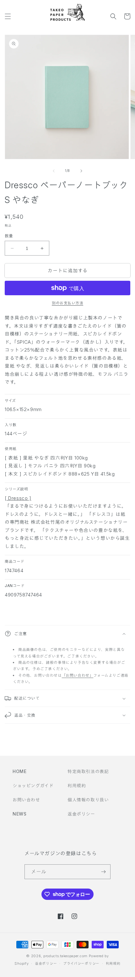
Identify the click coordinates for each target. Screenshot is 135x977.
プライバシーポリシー (81, 963)
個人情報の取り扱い (88, 799)
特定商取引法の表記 (88, 771)
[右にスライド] (81, 171)
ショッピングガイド (33, 785)
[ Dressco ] (18, 498)
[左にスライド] (54, 171)
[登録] (103, 871)
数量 (9, 235)
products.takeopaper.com (65, 956)
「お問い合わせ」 (78, 675)
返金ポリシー (81, 813)
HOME (19, 771)
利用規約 (77, 785)
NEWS (19, 813)
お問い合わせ (26, 799)
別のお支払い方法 (67, 303)
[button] (8, 16)
